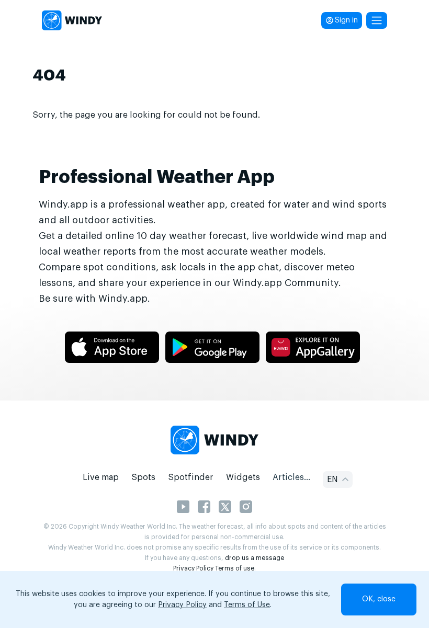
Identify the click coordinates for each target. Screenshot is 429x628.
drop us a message (254, 558)
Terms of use (234, 568)
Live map (101, 477)
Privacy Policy (193, 568)
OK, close (379, 599)
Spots (143, 477)
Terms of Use (247, 605)
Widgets (243, 477)
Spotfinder (190, 477)
